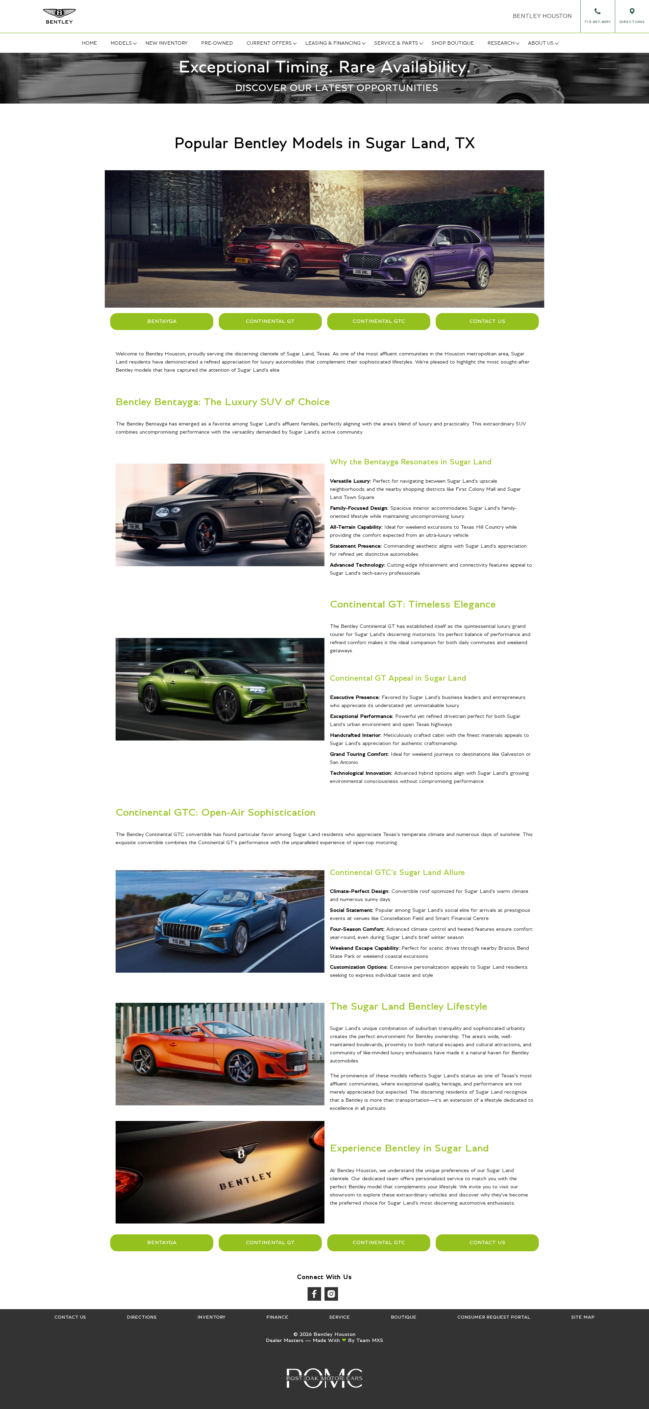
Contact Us (487, 321)
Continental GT (270, 321)
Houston (542, 16)
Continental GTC (379, 321)
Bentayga (161, 321)
